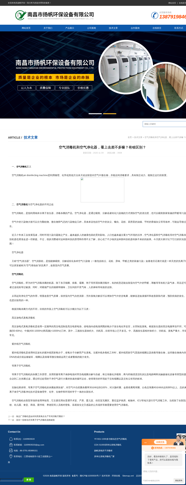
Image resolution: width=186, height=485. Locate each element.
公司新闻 (91, 28)
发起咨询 (178, 480)
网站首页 (172, 3)
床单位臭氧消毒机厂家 (104, 456)
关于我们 (48, 28)
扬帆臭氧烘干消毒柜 (103, 450)
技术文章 (113, 28)
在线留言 (157, 28)
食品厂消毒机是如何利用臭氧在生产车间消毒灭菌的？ (40, 416)
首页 (130, 137)
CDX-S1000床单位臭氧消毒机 (107, 445)
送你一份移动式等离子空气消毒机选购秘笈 (35, 420)
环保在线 (116, 476)
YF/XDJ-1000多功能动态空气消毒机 (110, 439)
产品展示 (69, 28)
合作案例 (135, 28)
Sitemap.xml (128, 476)
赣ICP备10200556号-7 (90, 476)
